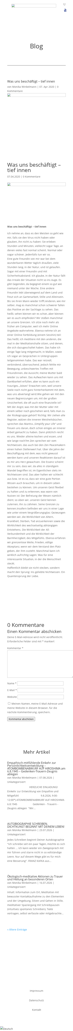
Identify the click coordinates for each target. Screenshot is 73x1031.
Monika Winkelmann (24, 86)
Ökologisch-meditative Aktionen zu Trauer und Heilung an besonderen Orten (35, 877)
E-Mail (12, 690)
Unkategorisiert (16, 782)
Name (11, 683)
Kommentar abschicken (21, 719)
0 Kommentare (31, 176)
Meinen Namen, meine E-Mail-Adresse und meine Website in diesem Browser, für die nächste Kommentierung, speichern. (35, 708)
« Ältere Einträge (17, 929)
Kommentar (15, 648)
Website (12, 697)
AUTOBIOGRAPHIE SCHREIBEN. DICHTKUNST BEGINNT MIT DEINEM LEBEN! (35, 825)
